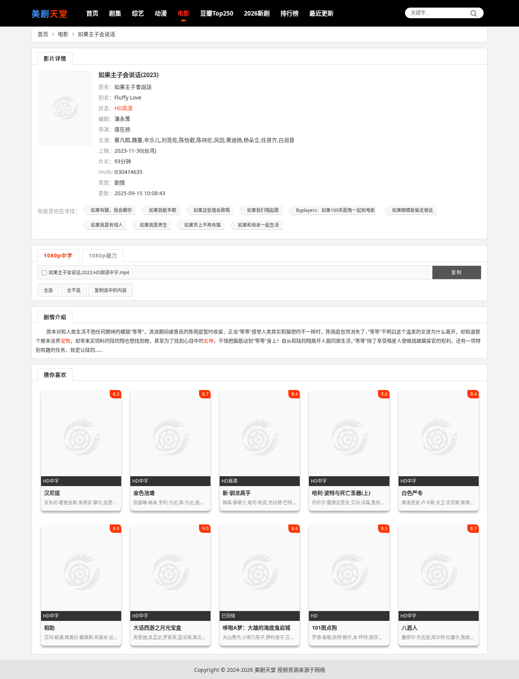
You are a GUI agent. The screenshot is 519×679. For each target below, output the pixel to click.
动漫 (161, 13)
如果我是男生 (153, 225)
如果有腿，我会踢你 (111, 210)
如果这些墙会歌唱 (211, 210)
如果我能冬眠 (162, 210)
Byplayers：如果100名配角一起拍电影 (335, 210)
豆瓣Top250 (216, 13)
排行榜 (289, 13)
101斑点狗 (324, 627)
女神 (209, 340)
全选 (48, 290)
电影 (183, 13)
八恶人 (410, 627)
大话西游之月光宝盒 (157, 627)
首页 (92, 13)
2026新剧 (257, 13)
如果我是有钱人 (107, 225)
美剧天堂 (265, 669)
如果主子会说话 (96, 34)
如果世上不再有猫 (202, 225)
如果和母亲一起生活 (258, 225)
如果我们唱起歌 (263, 210)
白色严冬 (412, 492)
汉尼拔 (52, 492)
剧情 (119, 182)
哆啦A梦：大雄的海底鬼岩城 (256, 627)
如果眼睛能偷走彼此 (412, 210)
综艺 (138, 13)
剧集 (115, 13)
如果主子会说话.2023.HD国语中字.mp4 (89, 272)
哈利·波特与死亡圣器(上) (341, 492)
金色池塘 (144, 492)
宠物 (65, 340)
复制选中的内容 (111, 290)
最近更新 (321, 13)
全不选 (74, 290)
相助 (49, 627)
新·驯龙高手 (237, 492)
